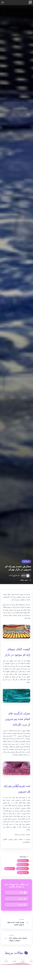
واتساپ (21, 898)
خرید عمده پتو (9, 868)
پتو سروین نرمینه (22, 864)
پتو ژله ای (26, 561)
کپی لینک (20, 904)
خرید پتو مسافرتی (22, 868)
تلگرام (21, 892)
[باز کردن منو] (2, 2)
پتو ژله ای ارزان (23, 860)
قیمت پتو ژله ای (23, 872)
